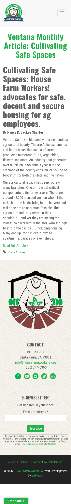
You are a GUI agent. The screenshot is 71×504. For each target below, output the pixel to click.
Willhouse (37, 475)
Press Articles (16, 252)
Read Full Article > (15, 246)
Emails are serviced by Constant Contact (38, 444)
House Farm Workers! (29, 471)
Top (13, 462)
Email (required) (35, 412)
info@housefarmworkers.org (35, 362)
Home (23, 462)
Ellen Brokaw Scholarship (46, 462)
